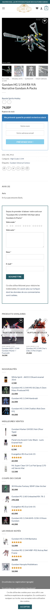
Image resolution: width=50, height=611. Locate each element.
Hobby (17, 98)
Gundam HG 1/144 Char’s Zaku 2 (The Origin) (36, 349)
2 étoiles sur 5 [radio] (11, 226)
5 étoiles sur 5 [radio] (36, 226)
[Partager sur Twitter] (13, 168)
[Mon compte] (41, 8)
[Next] (44, 40)
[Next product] (4, 102)
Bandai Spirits (8, 98)
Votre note (11, 222)
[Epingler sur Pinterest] (23, 168)
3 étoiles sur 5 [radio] (17, 226)
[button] (3, 8)
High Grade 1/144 (17, 159)
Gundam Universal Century (20, 163)
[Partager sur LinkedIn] (27, 168)
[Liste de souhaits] (37, 8)
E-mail (9, 264)
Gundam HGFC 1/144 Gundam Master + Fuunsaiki (10, 350)
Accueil (5, 79)
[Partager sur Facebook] (9, 168)
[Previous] (6, 40)
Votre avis (10, 230)
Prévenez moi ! (25, 142)
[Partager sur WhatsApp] (4, 168)
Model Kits (17, 79)
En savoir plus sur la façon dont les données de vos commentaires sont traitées (23, 291)
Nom (8, 252)
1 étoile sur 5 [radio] (6, 226)
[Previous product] (9, 102)
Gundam (29, 79)
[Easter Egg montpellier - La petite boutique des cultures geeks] (24, 8)
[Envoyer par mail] (18, 168)
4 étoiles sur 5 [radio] (26, 226)
